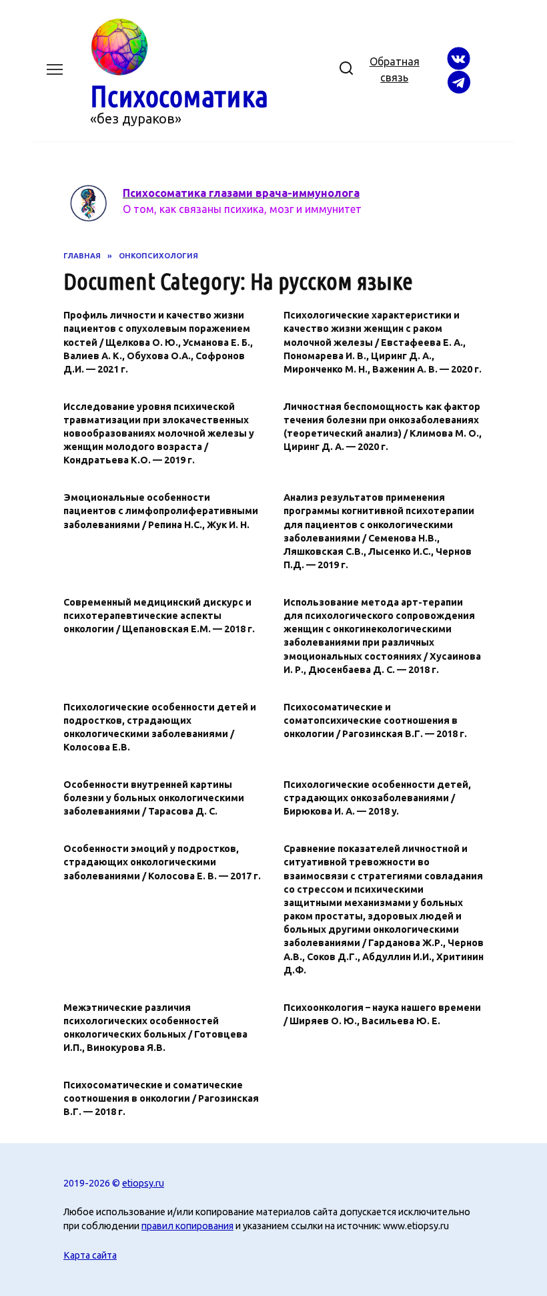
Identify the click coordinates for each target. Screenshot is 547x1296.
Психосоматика (179, 96)
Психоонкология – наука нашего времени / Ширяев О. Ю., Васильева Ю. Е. (382, 1014)
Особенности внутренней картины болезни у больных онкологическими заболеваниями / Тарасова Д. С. (153, 798)
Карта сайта (90, 1255)
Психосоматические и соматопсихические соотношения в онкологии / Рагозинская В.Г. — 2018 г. (375, 720)
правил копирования (187, 1226)
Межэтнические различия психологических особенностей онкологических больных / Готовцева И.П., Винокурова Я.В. (155, 1027)
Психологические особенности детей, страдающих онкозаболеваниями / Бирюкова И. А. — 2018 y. (377, 798)
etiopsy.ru (143, 1183)
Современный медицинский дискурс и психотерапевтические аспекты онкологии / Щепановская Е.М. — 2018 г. (159, 615)
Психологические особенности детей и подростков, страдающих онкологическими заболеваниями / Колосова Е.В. (159, 727)
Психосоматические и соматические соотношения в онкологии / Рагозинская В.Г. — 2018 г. (161, 1098)
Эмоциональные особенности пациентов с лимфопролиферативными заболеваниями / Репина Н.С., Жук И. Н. (160, 511)
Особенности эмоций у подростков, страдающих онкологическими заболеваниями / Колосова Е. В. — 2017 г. (162, 862)
